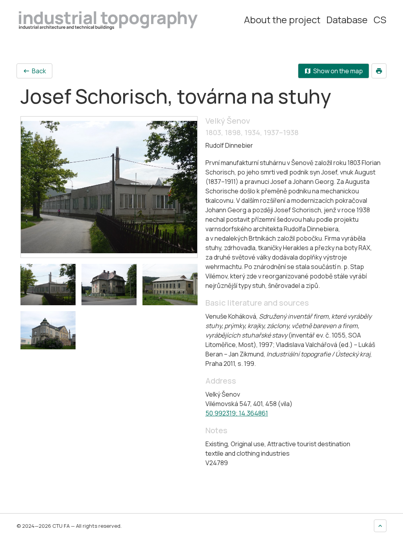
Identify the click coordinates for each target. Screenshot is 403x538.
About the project (282, 19)
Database (347, 19)
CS (379, 19)
